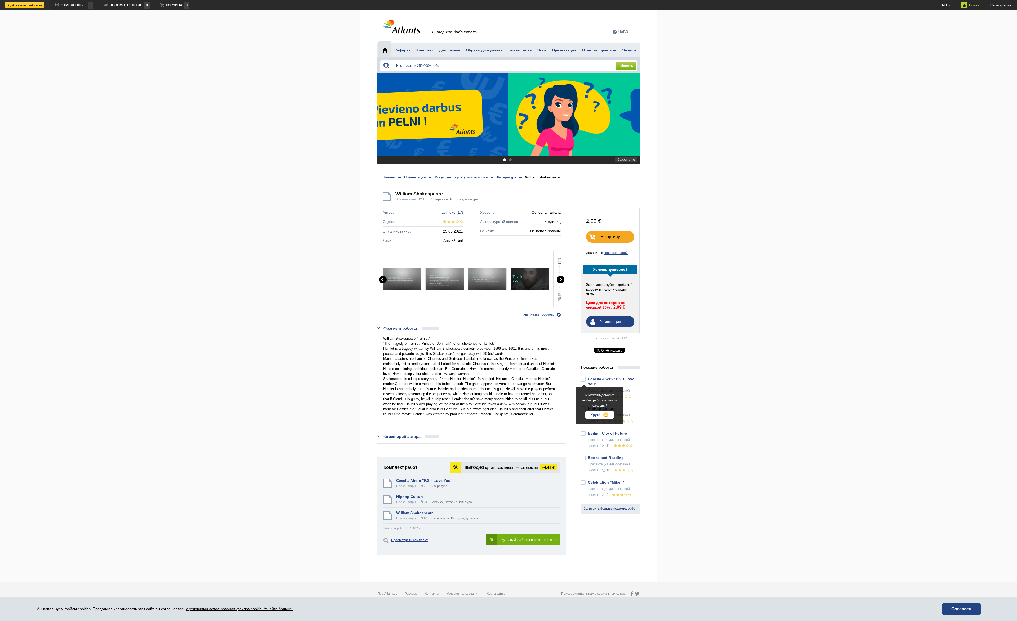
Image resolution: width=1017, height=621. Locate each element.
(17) (452, 212)
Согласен (961, 609)
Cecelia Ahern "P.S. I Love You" (424, 480)
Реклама (411, 594)
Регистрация (1001, 5)
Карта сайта (496, 594)
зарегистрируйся (601, 284)
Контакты (432, 594)
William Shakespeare (542, 177)
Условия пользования (463, 594)
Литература (440, 199)
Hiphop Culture (410, 497)
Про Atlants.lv (387, 594)
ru (944, 5)
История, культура (464, 199)
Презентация (405, 199)
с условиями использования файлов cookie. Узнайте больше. (239, 609)
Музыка (437, 502)
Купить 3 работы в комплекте (526, 539)
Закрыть (624, 159)
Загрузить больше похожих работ (610, 508)
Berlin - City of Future (607, 433)
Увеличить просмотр (538, 314)
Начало (389, 177)
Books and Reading (606, 458)
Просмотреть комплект (409, 540)
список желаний (616, 253)
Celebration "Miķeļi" (606, 482)
